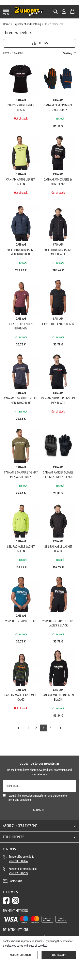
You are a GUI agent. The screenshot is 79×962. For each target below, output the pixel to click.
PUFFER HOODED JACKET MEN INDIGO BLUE (20, 252)
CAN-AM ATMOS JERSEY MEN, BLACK (58, 181)
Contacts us (15, 881)
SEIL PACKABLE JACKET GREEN (21, 549)
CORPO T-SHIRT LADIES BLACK (20, 107)
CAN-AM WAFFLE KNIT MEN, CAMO (20, 697)
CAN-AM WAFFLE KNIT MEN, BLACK (58, 697)
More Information (20, 955)
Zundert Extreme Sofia (22, 859)
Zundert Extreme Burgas (22, 871)
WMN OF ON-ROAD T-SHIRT (21, 621)
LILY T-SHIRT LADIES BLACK (58, 324)
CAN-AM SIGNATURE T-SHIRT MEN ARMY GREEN (21, 474)
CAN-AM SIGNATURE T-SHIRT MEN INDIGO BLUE (21, 400)
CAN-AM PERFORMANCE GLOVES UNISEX (58, 107)
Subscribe (39, 810)
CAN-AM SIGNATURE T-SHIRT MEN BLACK (58, 400)
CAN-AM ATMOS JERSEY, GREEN (20, 181)
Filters (42, 43)
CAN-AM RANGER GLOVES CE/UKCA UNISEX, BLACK (58, 474)
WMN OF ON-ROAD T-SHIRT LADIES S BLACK (58, 623)
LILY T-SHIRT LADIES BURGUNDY (21, 326)
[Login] (64, 11)
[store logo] (28, 11)
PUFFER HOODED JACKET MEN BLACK (58, 252)
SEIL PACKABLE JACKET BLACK (58, 549)
